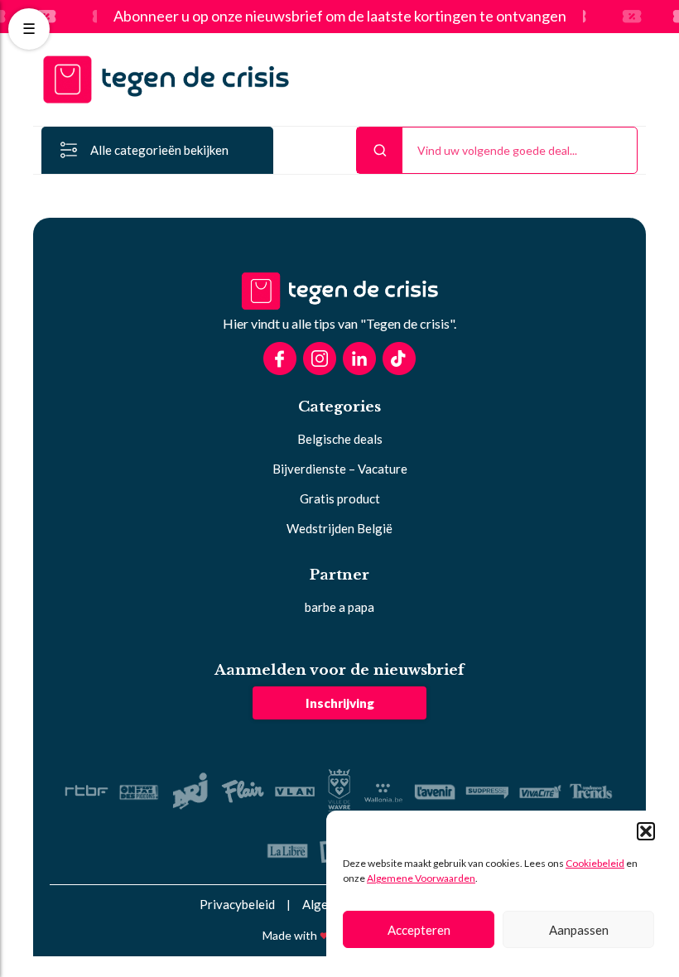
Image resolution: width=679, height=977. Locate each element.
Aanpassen (579, 929)
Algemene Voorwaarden (421, 878)
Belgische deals (340, 438)
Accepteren (419, 929)
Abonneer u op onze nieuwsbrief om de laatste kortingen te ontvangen (339, 16)
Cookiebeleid (595, 863)
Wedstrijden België (339, 528)
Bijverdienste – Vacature (339, 468)
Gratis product (340, 498)
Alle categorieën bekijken (159, 149)
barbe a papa (339, 606)
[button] (646, 831)
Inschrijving (340, 702)
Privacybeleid (237, 904)
